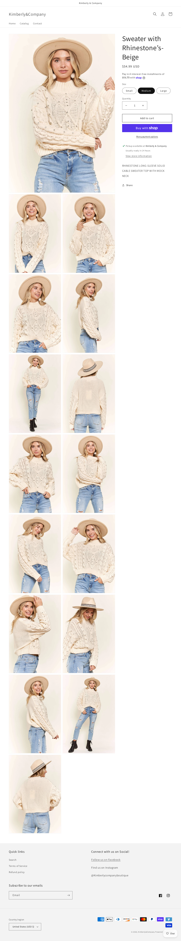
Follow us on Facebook (106, 860)
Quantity (126, 98)
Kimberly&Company (146, 932)
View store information (139, 156)
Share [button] (129, 185)
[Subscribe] (68, 895)
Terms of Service (18, 866)
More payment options (147, 136)
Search (13, 859)
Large (163, 90)
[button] (155, 14)
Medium (146, 90)
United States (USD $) (23, 926)
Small (129, 90)
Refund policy (17, 872)
